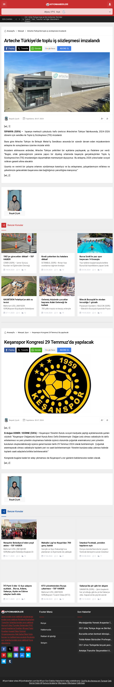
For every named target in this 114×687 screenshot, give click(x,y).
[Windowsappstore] (3, 661)
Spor (27, 332)
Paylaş (11, 48)
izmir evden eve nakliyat (12, 616)
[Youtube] (28, 649)
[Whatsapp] (10, 655)
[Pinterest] (3, 655)
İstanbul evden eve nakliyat (21, 622)
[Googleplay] (28, 655)
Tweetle (24, 48)
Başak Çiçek (14, 119)
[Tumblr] (10, 661)
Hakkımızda (46, 630)
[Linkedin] (22, 649)
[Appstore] (22, 655)
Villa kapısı (62, 683)
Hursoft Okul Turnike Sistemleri (15, 625)
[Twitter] (10, 649)
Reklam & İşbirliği (48, 636)
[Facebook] (3, 649)
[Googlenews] (16, 655)
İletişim (44, 643)
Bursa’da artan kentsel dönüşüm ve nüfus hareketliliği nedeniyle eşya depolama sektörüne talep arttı (43, 19)
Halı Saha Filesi (21, 634)
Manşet (21, 31)
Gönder (38, 48)
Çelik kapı (81, 683)
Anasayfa (11, 31)
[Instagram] (16, 649)
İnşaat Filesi (14, 631)
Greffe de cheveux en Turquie (94, 681)
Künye (43, 623)
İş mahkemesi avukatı (17, 637)
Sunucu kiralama (50, 683)
